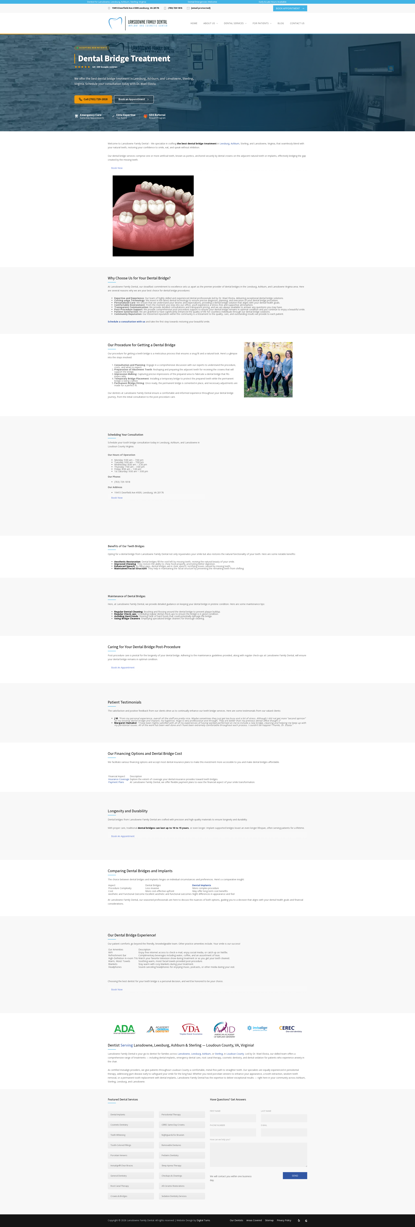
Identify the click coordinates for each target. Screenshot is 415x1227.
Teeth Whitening (118, 1135)
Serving (126, 1045)
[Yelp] (299, 1220)
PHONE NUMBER (217, 1125)
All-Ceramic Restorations (173, 1186)
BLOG (281, 23)
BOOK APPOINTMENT (288, 8)
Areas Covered (254, 1220)
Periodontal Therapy (171, 1114)
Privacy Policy (284, 1220)
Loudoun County (235, 1053)
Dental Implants (201, 885)
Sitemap (269, 1220)
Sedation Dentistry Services (174, 1196)
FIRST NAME (215, 1111)
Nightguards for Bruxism (173, 1135)
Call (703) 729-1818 (95, 99)
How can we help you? (220, 1139)
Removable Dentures (171, 1145)
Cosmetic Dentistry (119, 1124)
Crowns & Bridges (119, 1196)
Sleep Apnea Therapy (171, 1165)
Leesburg (224, 143)
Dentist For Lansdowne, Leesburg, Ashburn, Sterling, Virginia (116, 1)
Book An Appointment (123, 667)
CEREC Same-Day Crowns (173, 1124)
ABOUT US (209, 23)
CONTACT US (297, 23)
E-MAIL (264, 1125)
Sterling (219, 1053)
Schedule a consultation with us (126, 321)
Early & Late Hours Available (272, 1)
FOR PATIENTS (261, 23)
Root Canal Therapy (120, 1186)
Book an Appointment (132, 99)
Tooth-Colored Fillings (121, 1145)
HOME (193, 23)
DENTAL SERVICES (234, 23)
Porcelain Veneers (119, 1155)
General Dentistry (119, 1175)
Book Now (117, 167)
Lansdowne (184, 1053)
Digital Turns (203, 1220)
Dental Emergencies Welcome (202, 1)
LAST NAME (266, 1111)
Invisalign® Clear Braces (122, 1165)
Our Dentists (236, 1220)
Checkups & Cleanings (172, 1175)
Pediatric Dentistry (170, 1155)
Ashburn (235, 143)
